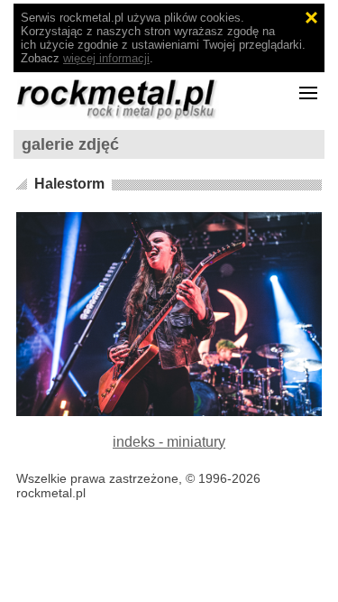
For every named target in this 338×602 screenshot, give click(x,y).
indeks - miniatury (169, 441)
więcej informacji (106, 58)
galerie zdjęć (70, 144)
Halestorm (69, 183)
